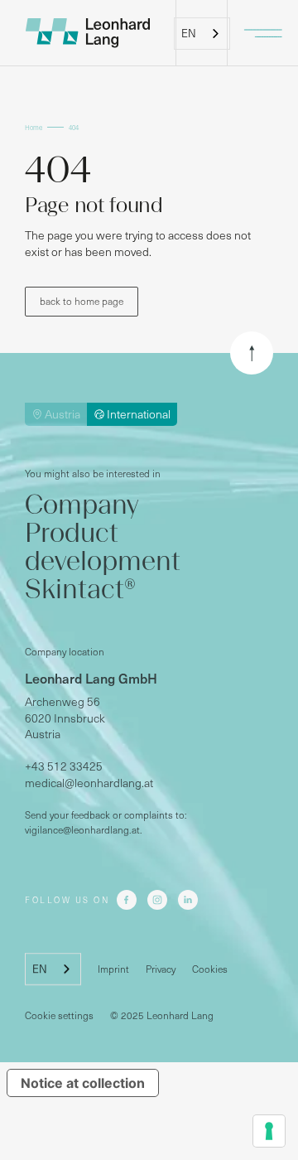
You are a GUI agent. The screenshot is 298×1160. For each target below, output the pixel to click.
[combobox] (202, 33)
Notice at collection (83, 1083)
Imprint (113, 969)
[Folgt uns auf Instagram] (157, 901)
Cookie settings (59, 1015)
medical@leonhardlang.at (89, 782)
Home (33, 127)
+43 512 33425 (64, 767)
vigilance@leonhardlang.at (82, 830)
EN (188, 33)
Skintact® (80, 590)
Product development (102, 547)
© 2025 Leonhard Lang (162, 1015)
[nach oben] (251, 353)
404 (74, 127)
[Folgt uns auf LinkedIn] (188, 901)
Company (81, 505)
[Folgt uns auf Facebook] (127, 901)
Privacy (160, 969)
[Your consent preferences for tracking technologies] (269, 1131)
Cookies (210, 969)
